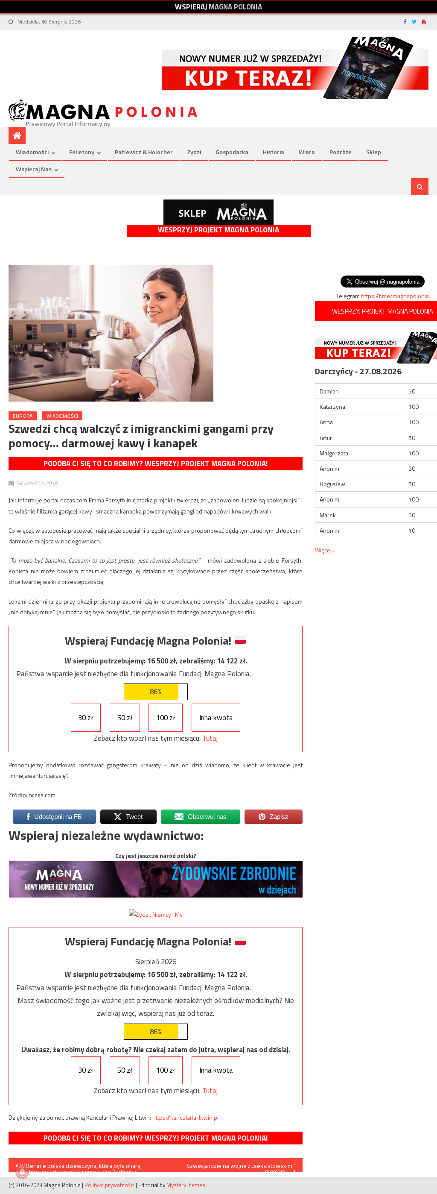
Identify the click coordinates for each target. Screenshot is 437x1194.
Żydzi (194, 151)
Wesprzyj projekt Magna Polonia (218, 230)
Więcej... (325, 550)
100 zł (165, 717)
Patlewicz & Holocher (144, 151)
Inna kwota (216, 717)
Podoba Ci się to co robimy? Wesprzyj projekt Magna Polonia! (156, 463)
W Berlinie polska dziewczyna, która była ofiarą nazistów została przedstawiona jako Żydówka (77, 1166)
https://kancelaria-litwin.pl (185, 1117)
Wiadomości (32, 151)
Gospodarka (232, 151)
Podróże (340, 151)
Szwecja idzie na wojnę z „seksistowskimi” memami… (241, 1166)
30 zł (85, 717)
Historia (273, 151)
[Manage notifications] (22, 1172)
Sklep (373, 151)
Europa (22, 416)
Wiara (307, 151)
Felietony (81, 151)
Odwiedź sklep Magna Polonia (218, 212)
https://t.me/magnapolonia (395, 295)
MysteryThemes (185, 1185)
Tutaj (210, 738)
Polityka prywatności (109, 1185)
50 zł (124, 717)
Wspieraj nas (34, 168)
